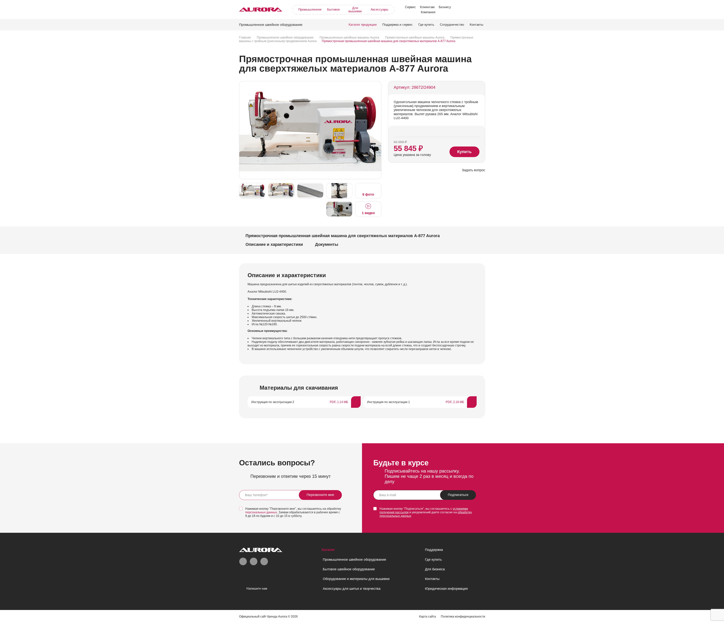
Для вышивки (355, 9)
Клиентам (427, 7)
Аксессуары (379, 9)
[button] (377, 129)
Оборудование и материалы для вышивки (356, 579)
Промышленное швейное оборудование (354, 559)
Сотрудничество (452, 24)
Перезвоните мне (320, 495)
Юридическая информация (446, 589)
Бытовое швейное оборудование (349, 569)
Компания (428, 12)
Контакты (476, 24)
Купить (464, 151)
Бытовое (333, 9)
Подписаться (458, 495)
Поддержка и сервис (397, 24)
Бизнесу (445, 7)
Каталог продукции (363, 24)
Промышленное (309, 9)
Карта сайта (427, 616)
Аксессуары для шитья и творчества (351, 589)
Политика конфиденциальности (463, 616)
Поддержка (434, 550)
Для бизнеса (435, 569)
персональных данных (261, 512)
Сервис (410, 7)
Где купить (426, 24)
